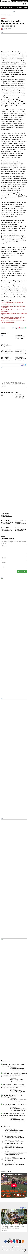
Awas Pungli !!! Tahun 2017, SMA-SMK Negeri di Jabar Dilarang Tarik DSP (14, 1142)
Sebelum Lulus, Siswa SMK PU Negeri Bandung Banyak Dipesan (14, 1148)
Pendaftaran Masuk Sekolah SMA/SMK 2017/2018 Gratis (15, 1159)
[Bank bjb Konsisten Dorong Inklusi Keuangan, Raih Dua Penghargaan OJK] (14, 1065)
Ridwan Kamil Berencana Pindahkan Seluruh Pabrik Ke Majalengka (14, 1131)
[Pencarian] (26, 4)
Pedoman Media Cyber (13, 1246)
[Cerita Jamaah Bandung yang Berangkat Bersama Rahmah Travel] (7, 338)
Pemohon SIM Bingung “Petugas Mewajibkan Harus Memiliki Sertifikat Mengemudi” (14, 1137)
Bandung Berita (7, 28)
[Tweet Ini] (16, 328)
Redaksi (4, 1246)
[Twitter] (8, 1241)
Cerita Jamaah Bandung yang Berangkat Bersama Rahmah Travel (12, 303)
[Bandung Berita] (8, 4)
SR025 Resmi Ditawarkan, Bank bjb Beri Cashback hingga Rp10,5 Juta (18, 1100)
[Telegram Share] (22, 328)
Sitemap (14, 1247)
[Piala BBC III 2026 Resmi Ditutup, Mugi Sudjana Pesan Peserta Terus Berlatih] (14, 1105)
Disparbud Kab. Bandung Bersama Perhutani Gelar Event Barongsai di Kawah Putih (12, 317)
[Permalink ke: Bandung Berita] (2, 29)
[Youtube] (17, 1241)
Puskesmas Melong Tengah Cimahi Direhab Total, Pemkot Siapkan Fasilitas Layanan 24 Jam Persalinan (17, 1120)
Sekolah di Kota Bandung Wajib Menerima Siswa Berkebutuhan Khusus (16, 1153)
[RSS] (23, 1241)
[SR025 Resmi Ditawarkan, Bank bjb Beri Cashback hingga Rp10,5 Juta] (14, 1096)
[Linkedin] (14, 1241)
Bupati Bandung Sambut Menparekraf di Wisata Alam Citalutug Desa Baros (13, 321)
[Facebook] (5, 1241)
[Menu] (2, 4)
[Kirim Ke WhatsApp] (25, 328)
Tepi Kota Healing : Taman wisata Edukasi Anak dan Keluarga (13, 310)
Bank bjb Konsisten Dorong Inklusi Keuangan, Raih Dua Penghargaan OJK (17, 1069)
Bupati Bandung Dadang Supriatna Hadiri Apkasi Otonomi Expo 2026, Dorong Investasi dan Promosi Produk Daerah (18, 1080)
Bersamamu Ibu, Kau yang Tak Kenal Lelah (14, 1165)
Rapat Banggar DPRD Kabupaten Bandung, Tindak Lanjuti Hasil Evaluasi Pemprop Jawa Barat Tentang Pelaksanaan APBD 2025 (18, 1091)
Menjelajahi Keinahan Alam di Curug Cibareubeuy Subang (14, 314)
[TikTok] (20, 1241)
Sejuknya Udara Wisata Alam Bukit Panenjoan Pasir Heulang (13, 306)
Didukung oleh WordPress (9, 1250)
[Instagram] (11, 1241)
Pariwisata (3, 18)
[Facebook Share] (13, 328)
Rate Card (23, 1246)
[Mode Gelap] (23, 4)
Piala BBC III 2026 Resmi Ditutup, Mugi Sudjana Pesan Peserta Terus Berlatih (18, 1109)
